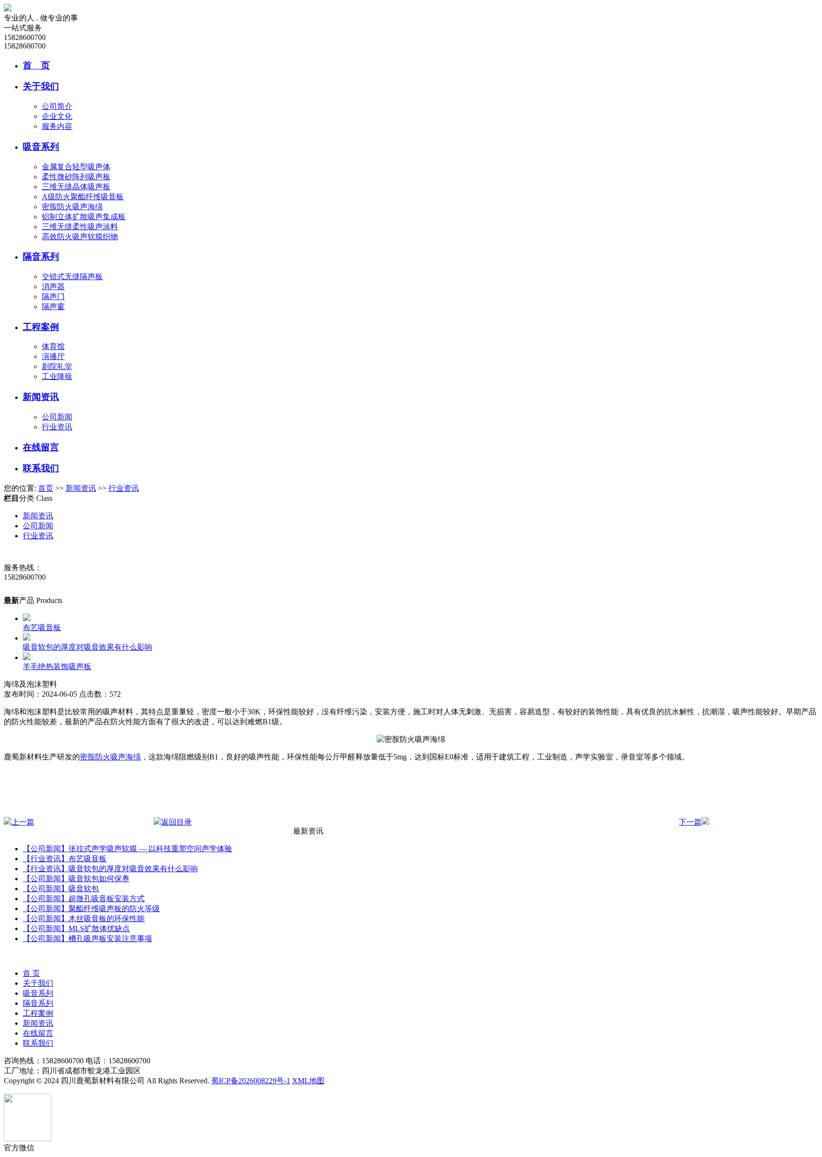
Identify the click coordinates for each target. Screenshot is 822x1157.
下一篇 (690, 822)
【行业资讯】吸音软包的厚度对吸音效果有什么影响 (110, 869)
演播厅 (53, 356)
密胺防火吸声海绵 (72, 207)
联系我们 (41, 468)
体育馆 (53, 346)
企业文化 (57, 116)
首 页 (36, 65)
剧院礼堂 (57, 366)
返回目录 (176, 822)
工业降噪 (57, 376)
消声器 (53, 286)
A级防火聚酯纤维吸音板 (83, 197)
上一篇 (22, 822)
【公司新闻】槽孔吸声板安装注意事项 (87, 938)
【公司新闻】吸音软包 (61, 889)
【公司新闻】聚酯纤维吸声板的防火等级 (91, 908)
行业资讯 (57, 427)
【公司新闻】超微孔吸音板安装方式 (84, 898)
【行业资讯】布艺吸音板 (65, 859)
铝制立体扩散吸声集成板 (84, 217)
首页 (45, 488)
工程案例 (41, 327)
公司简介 (57, 106)
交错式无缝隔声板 (72, 276)
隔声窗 (53, 306)
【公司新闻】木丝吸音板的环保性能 (84, 918)
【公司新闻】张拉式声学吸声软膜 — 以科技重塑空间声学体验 (127, 849)
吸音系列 (41, 147)
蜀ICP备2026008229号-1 (250, 1081)
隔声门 (53, 296)
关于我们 (41, 86)
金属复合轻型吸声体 (76, 167)
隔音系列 (41, 257)
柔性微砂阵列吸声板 (76, 177)
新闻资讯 (41, 397)
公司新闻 (57, 417)
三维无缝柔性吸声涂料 (80, 227)
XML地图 (308, 1081)
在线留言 (41, 447)
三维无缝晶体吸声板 (76, 187)
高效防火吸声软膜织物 (80, 237)
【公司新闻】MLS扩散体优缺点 (76, 928)
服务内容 (57, 126)
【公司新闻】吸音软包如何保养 (76, 879)
